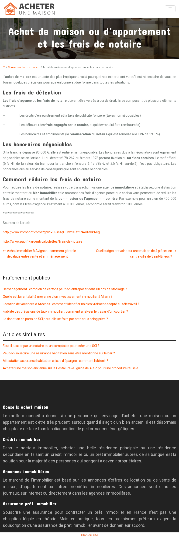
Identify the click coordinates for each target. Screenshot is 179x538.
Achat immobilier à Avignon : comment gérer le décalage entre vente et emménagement (41, 253)
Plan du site (89, 535)
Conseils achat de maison (24, 67)
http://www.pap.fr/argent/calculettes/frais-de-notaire (42, 241)
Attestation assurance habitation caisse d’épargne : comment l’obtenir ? (55, 361)
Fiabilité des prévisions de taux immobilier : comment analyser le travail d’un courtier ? (65, 311)
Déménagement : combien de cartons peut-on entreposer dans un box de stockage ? (65, 289)
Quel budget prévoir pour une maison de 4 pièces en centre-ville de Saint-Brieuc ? (134, 253)
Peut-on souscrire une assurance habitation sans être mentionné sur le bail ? (59, 353)
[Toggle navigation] (170, 9)
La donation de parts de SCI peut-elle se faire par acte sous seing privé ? (55, 319)
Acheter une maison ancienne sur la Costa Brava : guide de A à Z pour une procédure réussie (70, 368)
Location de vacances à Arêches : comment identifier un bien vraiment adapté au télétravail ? (71, 304)
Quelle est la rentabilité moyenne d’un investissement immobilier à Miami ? (57, 296)
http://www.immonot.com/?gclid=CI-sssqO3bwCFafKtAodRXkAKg (51, 232)
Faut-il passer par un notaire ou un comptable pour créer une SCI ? (51, 346)
